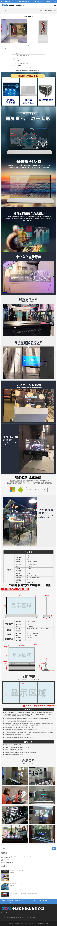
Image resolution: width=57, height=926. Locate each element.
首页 (46, 10)
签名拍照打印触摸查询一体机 (16, 883)
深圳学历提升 (10, 900)
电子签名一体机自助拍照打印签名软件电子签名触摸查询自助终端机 (24, 893)
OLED (54, 10)
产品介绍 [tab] (4, 48)
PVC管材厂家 (17, 900)
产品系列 (50, 10)
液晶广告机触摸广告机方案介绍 (16, 870)
